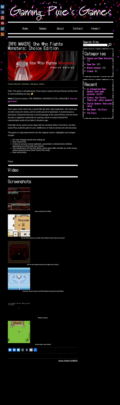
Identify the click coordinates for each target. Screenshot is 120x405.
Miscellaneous (94, 67)
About (60, 28)
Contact (78, 28)
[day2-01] (19, 263)
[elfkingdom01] (19, 289)
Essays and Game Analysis (99, 58)
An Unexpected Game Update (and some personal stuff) (96, 91)
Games (42, 28)
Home (25, 28)
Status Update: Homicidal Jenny (99, 105)
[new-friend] (19, 342)
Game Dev (91, 64)
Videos (90, 71)
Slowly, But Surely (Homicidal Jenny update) (99, 99)
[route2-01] (19, 236)
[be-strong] (19, 316)
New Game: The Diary (97, 109)
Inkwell (95, 28)
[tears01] (19, 209)
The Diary (91, 112)
